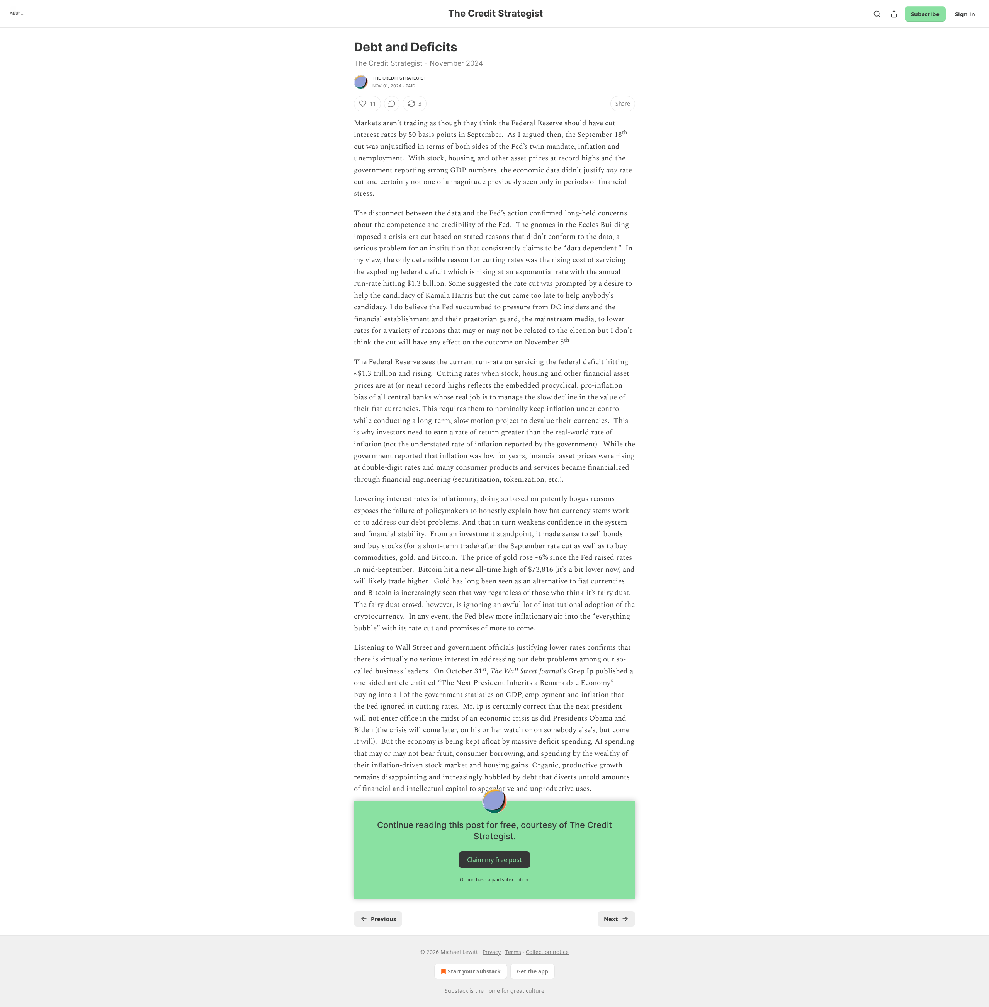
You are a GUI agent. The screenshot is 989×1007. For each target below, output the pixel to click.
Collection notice (547, 952)
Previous (383, 919)
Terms (513, 952)
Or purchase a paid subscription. (494, 879)
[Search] (877, 14)
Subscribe (925, 14)
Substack (456, 990)
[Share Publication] (894, 14)
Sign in (965, 14)
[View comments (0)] (391, 103)
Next (611, 919)
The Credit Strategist (399, 78)
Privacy (492, 952)
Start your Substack (474, 971)
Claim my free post (494, 859)
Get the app (532, 971)
